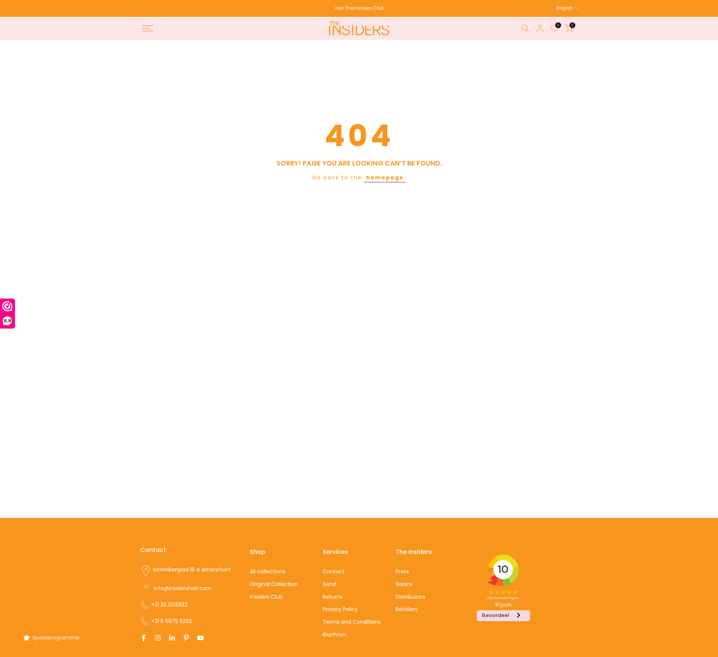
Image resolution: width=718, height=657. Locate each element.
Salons (404, 584)
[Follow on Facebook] (143, 637)
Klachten (334, 634)
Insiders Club (266, 597)
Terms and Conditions (352, 622)
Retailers (407, 609)
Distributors (410, 597)
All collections (267, 571)
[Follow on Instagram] (157, 637)
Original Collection (274, 584)
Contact (334, 571)
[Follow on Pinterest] (186, 637)
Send (329, 584)
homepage (385, 177)
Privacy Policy (340, 609)
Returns (333, 597)
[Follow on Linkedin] (172, 637)
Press (402, 571)
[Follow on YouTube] (200, 637)
